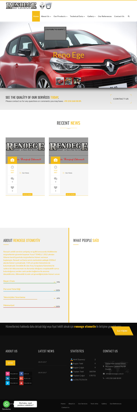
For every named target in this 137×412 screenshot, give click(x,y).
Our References (115, 404)
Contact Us (65, 407)
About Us (71, 404)
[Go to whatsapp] (6, 404)
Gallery (104, 404)
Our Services (82, 404)
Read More (27, 194)
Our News (25, 173)
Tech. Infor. (94, 404)
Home (63, 404)
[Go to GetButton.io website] (6, 409)
